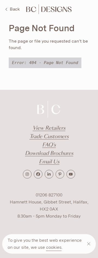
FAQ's (49, 145)
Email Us (49, 162)
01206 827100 (49, 195)
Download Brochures (49, 153)
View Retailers (49, 128)
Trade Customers (49, 136)
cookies (54, 247)
